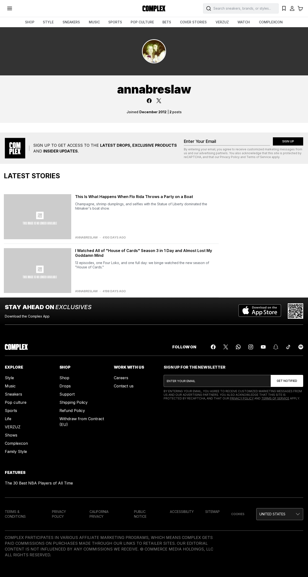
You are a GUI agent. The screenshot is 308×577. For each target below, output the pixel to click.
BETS (166, 22)
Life (8, 418)
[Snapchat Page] (275, 347)
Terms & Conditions (15, 514)
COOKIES (237, 514)
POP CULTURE (142, 22)
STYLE (48, 22)
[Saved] (284, 8)
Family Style (16, 451)
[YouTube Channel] (263, 347)
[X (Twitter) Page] (225, 347)
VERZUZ (222, 22)
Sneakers (13, 394)
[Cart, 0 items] (300, 8)
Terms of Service (258, 157)
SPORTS (115, 22)
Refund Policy (72, 410)
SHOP (29, 22)
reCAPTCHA (192, 157)
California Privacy (99, 514)
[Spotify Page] (300, 347)
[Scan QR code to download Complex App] (295, 311)
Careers (121, 377)
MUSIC (94, 22)
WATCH (243, 22)
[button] (279, 514)
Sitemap (212, 512)
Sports (11, 410)
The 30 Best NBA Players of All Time (39, 483)
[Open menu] (9, 8)
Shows (11, 435)
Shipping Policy (73, 402)
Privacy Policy (230, 157)
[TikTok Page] (288, 347)
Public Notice (140, 514)
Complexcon (16, 443)
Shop (64, 377)
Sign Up (288, 141)
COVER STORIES (193, 22)
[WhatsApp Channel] (238, 347)
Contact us (124, 386)
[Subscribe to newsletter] (287, 381)
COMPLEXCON (271, 22)
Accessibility (182, 512)
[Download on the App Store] (259, 311)
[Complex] (154, 8)
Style (9, 377)
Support (67, 394)
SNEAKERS (71, 22)
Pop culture (15, 402)
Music (10, 386)
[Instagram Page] (250, 347)
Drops (65, 386)
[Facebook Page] (213, 347)
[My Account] (292, 8)
